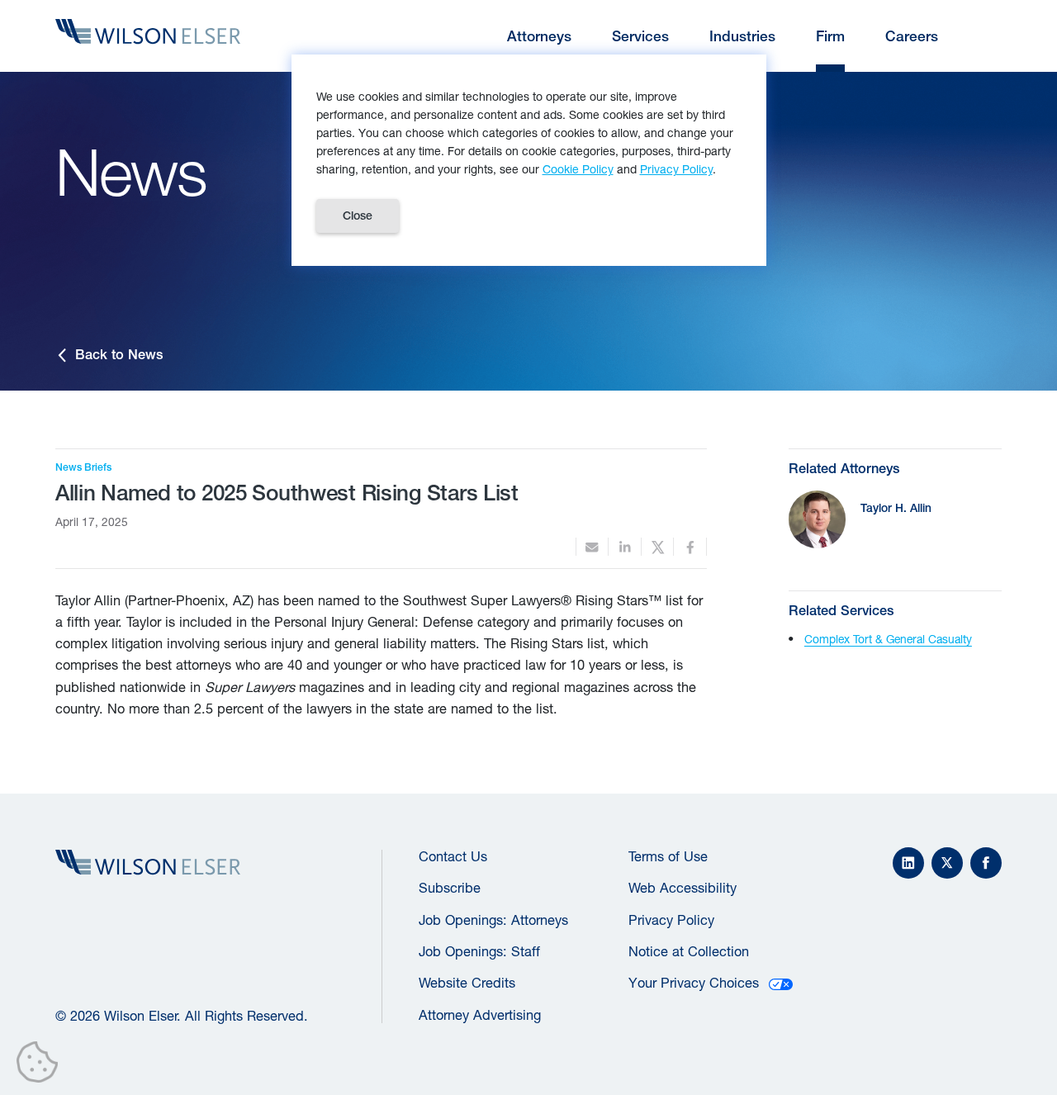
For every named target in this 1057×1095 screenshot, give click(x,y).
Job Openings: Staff (479, 951)
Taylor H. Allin (895, 507)
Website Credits (467, 982)
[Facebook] (986, 863)
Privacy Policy (671, 920)
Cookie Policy (578, 169)
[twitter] (658, 546)
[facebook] (690, 546)
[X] (947, 863)
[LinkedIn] (908, 863)
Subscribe (450, 887)
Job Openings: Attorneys (493, 920)
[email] (592, 546)
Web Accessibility (682, 887)
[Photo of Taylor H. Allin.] (817, 519)
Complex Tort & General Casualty (888, 639)
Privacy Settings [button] (41, 1065)
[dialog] (529, 160)
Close (357, 215)
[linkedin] (625, 546)
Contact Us (453, 856)
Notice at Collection (688, 951)
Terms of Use (668, 856)
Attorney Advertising (480, 1015)
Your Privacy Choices (693, 982)
